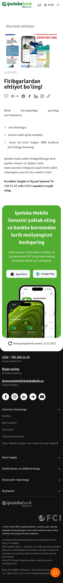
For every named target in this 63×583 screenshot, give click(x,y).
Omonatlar (7, 429)
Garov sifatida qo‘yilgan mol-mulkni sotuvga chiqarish (30, 443)
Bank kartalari (9, 423)
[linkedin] (23, 396)
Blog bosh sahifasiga (20, 26)
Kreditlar (6, 416)
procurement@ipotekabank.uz (23, 381)
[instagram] (14, 396)
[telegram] (32, 396)
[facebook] (5, 396)
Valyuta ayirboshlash (13, 436)
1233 (5, 357)
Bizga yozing (10, 369)
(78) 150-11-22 (20, 357)
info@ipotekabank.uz (42, 573)
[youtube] (42, 396)
